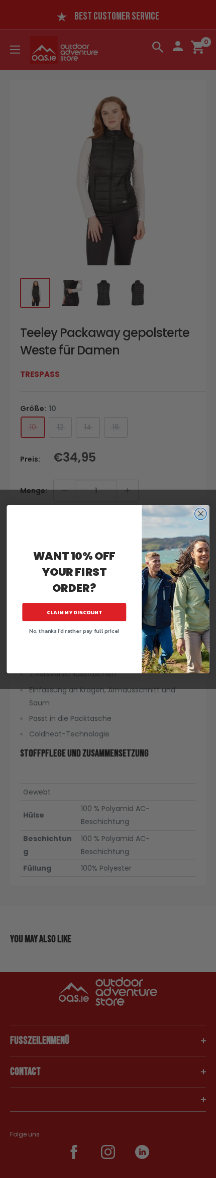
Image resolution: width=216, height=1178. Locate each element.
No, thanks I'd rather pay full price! (74, 631)
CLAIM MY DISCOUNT (74, 612)
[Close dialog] (201, 514)
